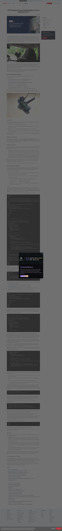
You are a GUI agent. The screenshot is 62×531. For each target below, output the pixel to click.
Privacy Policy (31, 529)
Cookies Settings (53, 528)
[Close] (42, 254)
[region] (31, 529)
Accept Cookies (59, 528)
